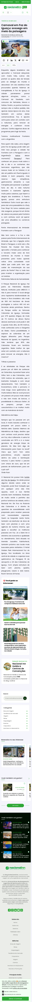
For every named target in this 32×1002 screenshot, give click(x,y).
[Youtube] (18, 912)
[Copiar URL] (27, 60)
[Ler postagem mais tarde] (28, 21)
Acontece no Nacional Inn (11, 728)
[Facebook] (9, 912)
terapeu (18, 158)
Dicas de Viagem (8, 711)
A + (3, 65)
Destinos (15, 928)
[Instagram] (12, 912)
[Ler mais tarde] (24, 745)
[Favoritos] (23, 12)
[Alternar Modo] (14, 65)
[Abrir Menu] (3, 12)
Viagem (5, 716)
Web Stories (26, 2)
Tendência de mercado (9, 21)
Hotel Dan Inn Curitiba (15, 978)
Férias (5, 718)
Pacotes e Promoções (15, 969)
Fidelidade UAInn (15, 932)
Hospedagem (7, 721)
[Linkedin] (15, 912)
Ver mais (15, 805)
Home (15, 922)
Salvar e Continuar (15, 999)
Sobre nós (15, 925)
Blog (17, 2)
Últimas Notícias (7, 2)
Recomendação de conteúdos (12, 994)
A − (9, 65)
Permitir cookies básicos (10, 991)
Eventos (5, 723)
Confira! (12, 681)
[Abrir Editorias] (9, 12)
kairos (17, 155)
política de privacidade (20, 988)
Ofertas (15, 935)
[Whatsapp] (21, 912)
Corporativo (7, 726)
